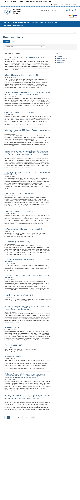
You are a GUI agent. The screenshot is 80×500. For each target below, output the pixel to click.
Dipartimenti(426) (61, 60)
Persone (13, 41)
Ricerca (21, 1)
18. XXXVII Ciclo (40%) (12, 356)
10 (31, 417)
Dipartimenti (22, 22)
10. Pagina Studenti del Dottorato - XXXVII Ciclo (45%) (23, 229)
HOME (74, 32)
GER (52, 10)
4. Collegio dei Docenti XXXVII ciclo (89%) (19, 112)
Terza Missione (30, 1)
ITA (42, 10)
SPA (56, 10)
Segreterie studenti (10, 22)
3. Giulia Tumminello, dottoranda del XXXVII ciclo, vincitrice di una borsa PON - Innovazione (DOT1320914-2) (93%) (27, 93)
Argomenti (6, 41)
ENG (45, 10)
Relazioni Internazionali (44, 1)
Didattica (14, 1)
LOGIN (74, 5)
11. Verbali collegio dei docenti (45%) (17, 242)
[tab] (6, 41)
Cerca (68, 5)
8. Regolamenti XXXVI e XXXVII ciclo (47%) (19, 193)
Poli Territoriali (52, 22)
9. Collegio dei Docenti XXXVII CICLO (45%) (19, 211)
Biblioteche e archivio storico (13, 25)
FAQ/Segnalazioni (58, 5)
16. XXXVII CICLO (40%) (13, 327)
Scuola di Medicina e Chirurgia (36, 22)
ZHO (49, 10)
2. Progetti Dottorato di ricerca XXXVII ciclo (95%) (21, 75)
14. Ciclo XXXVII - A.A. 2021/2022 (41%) (18, 295)
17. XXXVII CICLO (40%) (13, 345)
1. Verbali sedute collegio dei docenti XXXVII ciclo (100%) (24, 57)
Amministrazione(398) (62, 58)
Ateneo (6, 1)
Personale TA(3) (61, 62)
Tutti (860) (59, 56)
